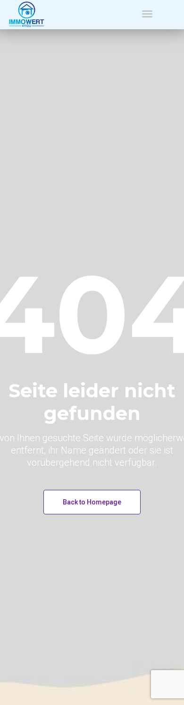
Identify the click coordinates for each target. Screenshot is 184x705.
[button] (147, 13)
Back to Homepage (92, 502)
